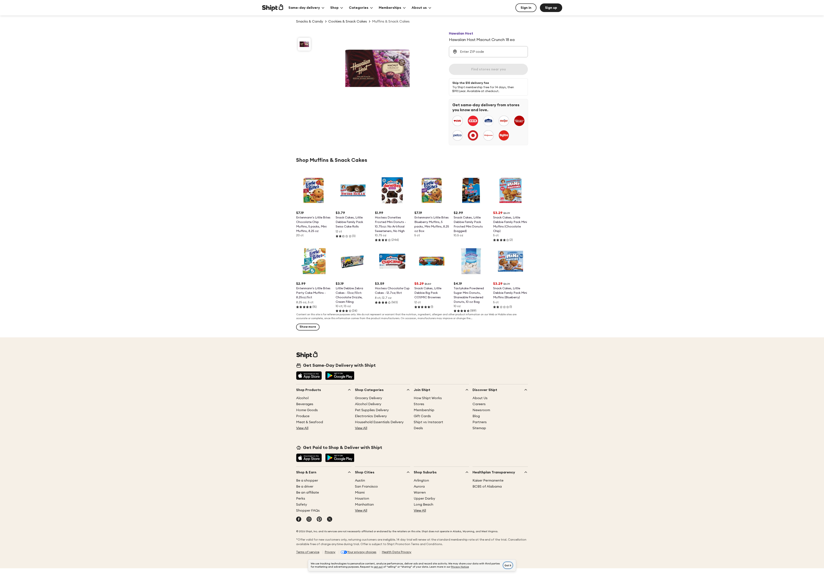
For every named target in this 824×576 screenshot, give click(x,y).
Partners (480, 422)
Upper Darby (424, 498)
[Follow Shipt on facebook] (298, 520)
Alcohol (302, 398)
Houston (362, 498)
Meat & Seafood (309, 422)
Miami (360, 492)
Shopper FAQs (308, 510)
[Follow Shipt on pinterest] (319, 520)
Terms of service (307, 552)
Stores (419, 404)
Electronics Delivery (371, 416)
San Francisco (366, 486)
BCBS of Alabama (487, 486)
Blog (476, 416)
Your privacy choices (361, 552)
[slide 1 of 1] (304, 44)
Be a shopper (307, 480)
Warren (420, 492)
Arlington (421, 480)
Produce (302, 416)
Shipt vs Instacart (428, 422)
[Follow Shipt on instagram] (309, 520)
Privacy (330, 552)
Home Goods (307, 410)
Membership (424, 410)
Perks (300, 498)
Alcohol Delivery (368, 404)
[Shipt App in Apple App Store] (309, 376)
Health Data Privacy (396, 552)
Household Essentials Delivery (379, 422)
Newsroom (481, 410)
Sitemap (479, 428)
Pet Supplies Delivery (372, 410)
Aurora (419, 486)
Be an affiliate (307, 492)
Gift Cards (422, 416)
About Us (480, 398)
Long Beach (423, 504)
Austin (360, 480)
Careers (479, 404)
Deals (418, 428)
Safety (301, 504)
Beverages (304, 404)
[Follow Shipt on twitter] (329, 520)
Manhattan (364, 504)
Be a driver (304, 486)
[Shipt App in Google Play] (339, 376)
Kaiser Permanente (488, 480)
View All (302, 428)
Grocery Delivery (368, 398)
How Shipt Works (428, 398)
